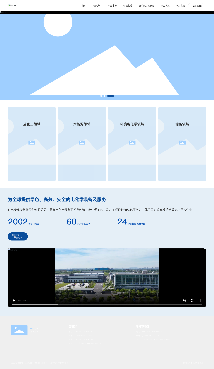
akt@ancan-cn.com (83, 335)
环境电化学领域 (132, 124)
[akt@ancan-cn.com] (211, 229)
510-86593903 (154, 331)
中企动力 (194, 363)
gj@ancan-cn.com (150, 335)
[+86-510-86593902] (211, 224)
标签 (201, 363)
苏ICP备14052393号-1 (59, 363)
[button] (101, 96)
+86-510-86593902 (84, 331)
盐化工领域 (31, 124)
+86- (144, 331)
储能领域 (182, 124)
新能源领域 (82, 124)
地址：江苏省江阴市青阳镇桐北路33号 (153, 339)
